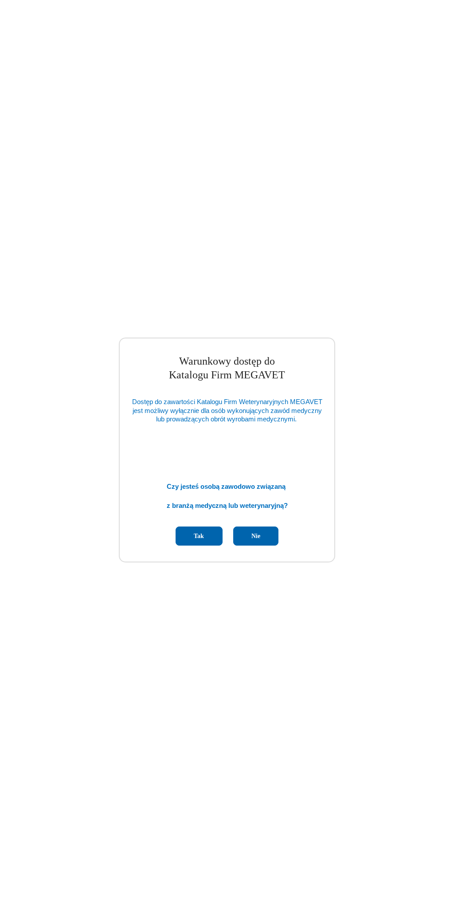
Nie (255, 536)
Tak (199, 536)
